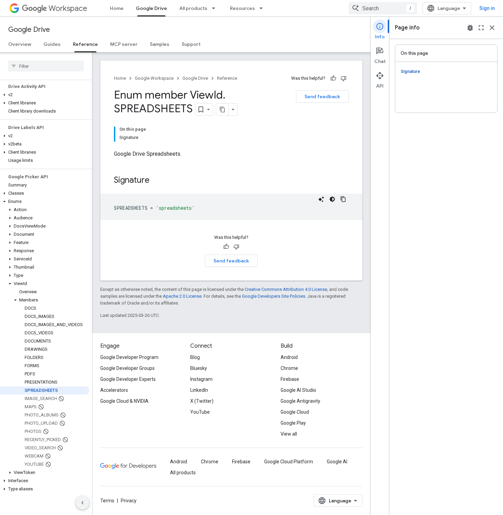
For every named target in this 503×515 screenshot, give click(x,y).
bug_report (470, 28)
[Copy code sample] (343, 199)
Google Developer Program (129, 357)
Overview (19, 44)
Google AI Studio (298, 390)
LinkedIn (199, 390)
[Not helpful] (343, 78)
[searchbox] (46, 66)
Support (191, 44)
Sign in (487, 8)
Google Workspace (154, 78)
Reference (85, 44)
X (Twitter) (202, 401)
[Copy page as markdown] (222, 109)
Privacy (129, 500)
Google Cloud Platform (288, 461)
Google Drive (151, 8)
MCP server (124, 44)
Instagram (201, 379)
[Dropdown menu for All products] (215, 8)
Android (289, 357)
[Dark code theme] (332, 199)
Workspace (68, 8)
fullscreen (481, 28)
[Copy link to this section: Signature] (156, 181)
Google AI (337, 461)
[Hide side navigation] (82, 503)
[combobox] (383, 8)
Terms (107, 500)
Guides (52, 44)
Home (117, 8)
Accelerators (114, 390)
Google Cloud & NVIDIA (124, 401)
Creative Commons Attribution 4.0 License (286, 289)
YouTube (200, 412)
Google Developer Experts (128, 379)
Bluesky (198, 368)
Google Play (293, 423)
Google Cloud (295, 412)
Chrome (289, 368)
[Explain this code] (321, 199)
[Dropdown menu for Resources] (263, 8)
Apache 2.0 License (182, 296)
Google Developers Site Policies (273, 296)
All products (193, 8)
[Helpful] (333, 78)
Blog (195, 357)
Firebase (290, 379)
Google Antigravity (300, 401)
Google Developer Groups (127, 368)
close (492, 28)
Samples (159, 44)
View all (289, 434)
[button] (44, 95)
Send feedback (322, 96)
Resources (242, 8)
